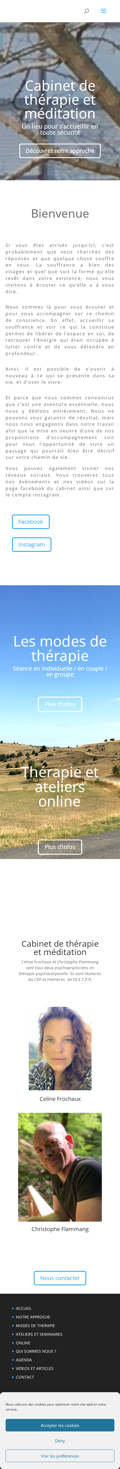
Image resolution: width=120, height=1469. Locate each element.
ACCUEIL (24, 1308)
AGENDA (24, 1359)
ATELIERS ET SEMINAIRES (39, 1334)
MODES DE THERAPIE (35, 1325)
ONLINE (23, 1342)
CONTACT (25, 1377)
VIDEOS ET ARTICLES (35, 1368)
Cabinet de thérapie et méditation (60, 99)
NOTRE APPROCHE (33, 1317)
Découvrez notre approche (60, 150)
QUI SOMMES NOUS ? (36, 1351)
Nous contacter (60, 1278)
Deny (60, 1440)
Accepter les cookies (60, 1425)
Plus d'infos (60, 704)
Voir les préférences (60, 1456)
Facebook (30, 521)
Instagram (31, 544)
